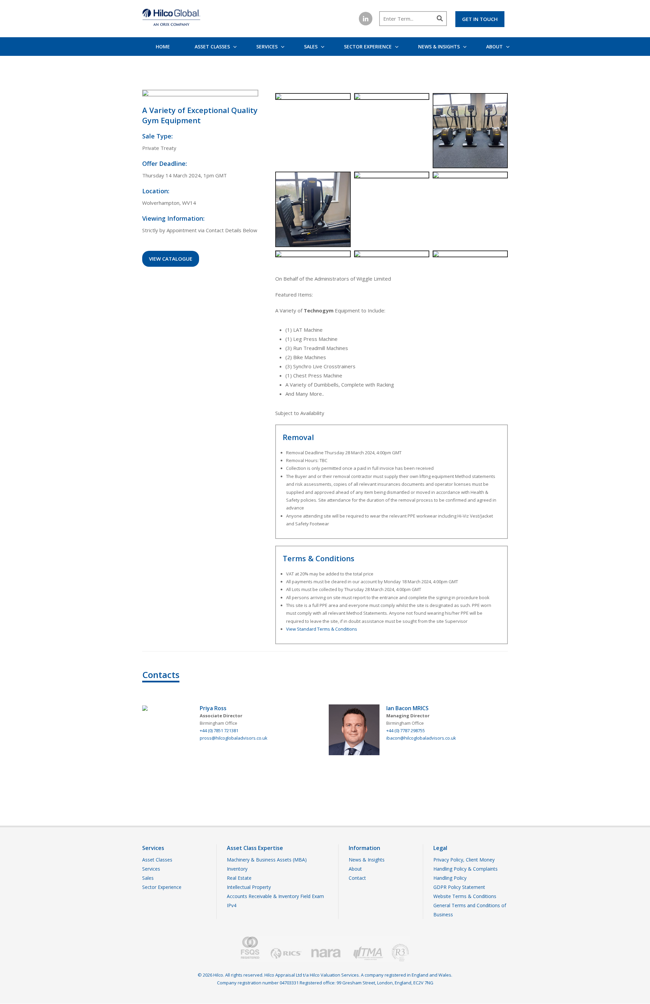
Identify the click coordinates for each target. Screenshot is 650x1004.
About (494, 46)
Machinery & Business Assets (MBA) (267, 859)
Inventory (237, 869)
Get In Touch (480, 19)
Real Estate (239, 878)
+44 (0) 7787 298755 (405, 730)
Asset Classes (212, 46)
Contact (357, 878)
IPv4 (231, 905)
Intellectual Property (249, 887)
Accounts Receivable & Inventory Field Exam (275, 896)
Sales (311, 46)
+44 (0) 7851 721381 (219, 730)
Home (163, 46)
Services (267, 46)
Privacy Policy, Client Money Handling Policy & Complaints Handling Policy (465, 868)
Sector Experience (368, 46)
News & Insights (439, 46)
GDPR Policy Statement (459, 887)
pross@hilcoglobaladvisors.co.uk (233, 738)
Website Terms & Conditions (464, 896)
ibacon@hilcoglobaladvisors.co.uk (421, 738)
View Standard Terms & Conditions (321, 629)
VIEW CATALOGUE (170, 258)
